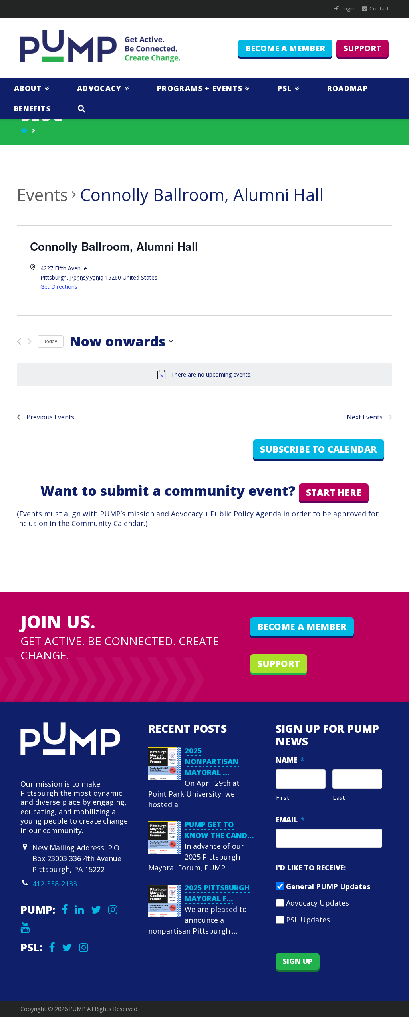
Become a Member (285, 48)
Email (290, 819)
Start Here (333, 492)
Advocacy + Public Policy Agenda (226, 513)
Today (50, 341)
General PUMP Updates (328, 886)
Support (362, 48)
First (282, 797)
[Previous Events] (19, 341)
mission (140, 513)
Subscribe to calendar (318, 449)
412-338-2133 (54, 883)
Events (42, 194)
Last (339, 797)
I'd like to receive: (311, 867)
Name (290, 760)
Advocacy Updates (317, 903)
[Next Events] (29, 341)
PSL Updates (308, 919)
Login (348, 8)
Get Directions (58, 286)
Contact (379, 8)
